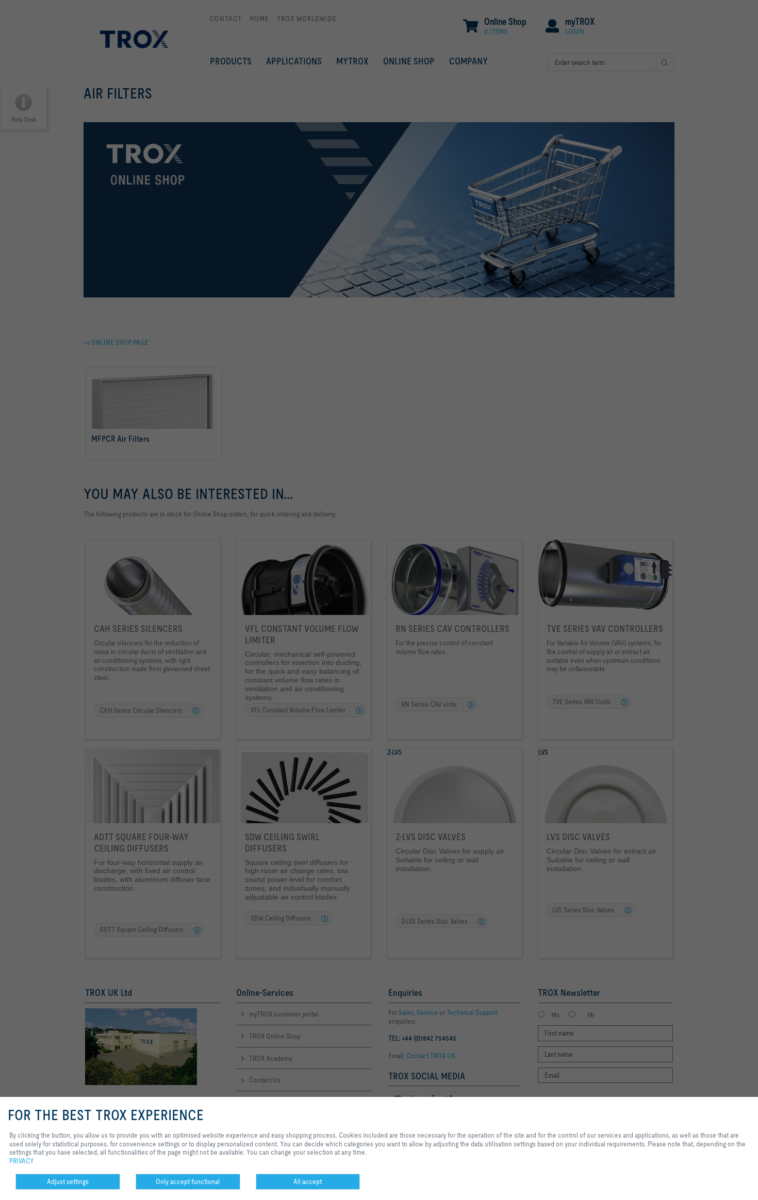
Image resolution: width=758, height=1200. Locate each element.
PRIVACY (21, 1161)
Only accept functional (188, 1181)
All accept (307, 1181)
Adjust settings (68, 1181)
